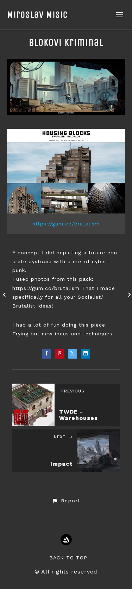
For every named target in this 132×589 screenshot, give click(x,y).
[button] (66, 501)
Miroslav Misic (37, 14)
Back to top (68, 557)
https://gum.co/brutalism (66, 224)
